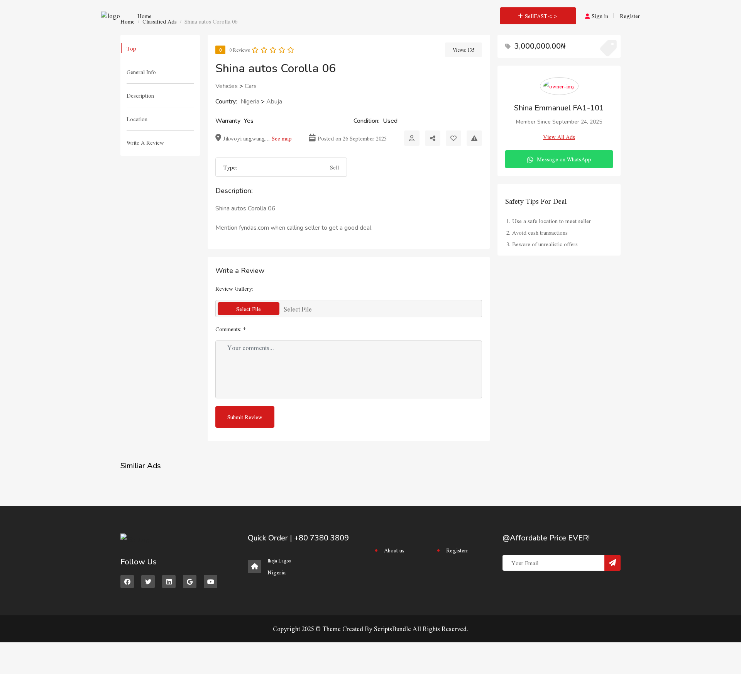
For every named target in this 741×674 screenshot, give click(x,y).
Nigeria (249, 101)
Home (144, 15)
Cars (251, 86)
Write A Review (145, 142)
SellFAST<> (541, 15)
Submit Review (244, 416)
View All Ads (559, 136)
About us (394, 550)
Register (630, 15)
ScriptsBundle (392, 629)
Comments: (230, 328)
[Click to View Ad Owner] (412, 138)
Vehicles (226, 86)
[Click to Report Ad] (474, 138)
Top (131, 48)
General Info (141, 71)
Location (137, 118)
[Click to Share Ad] (432, 138)
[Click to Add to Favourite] (453, 138)
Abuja (274, 101)
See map (282, 138)
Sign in (600, 15)
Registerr (457, 550)
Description (140, 95)
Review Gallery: (234, 288)
